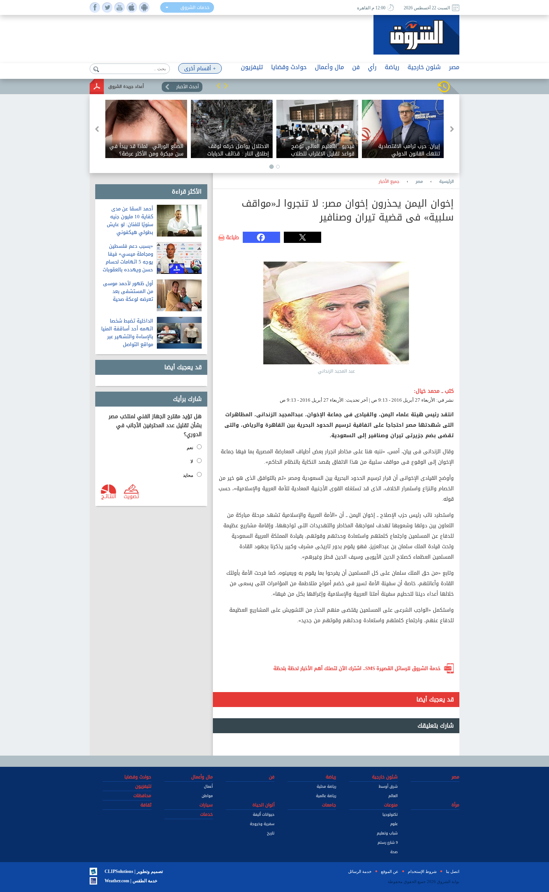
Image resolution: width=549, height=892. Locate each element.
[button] (218, 86)
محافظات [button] (142, 795)
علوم (394, 823)
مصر (419, 182)
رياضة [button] (392, 67)
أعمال (208, 786)
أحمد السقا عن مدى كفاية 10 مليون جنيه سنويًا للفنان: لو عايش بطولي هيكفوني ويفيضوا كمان (130, 224)
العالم (393, 795)
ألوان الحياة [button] (263, 805)
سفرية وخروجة (262, 823)
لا (191, 461)
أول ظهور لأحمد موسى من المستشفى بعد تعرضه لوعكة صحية (128, 291)
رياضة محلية (326, 786)
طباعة (232, 237)
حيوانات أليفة (263, 814)
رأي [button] (372, 67)
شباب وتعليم (387, 833)
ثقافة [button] (145, 805)
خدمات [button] (206, 814)
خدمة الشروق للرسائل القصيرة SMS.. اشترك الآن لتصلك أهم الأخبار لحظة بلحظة (357, 668)
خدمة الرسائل (360, 871)
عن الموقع (389, 871)
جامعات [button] (329, 805)
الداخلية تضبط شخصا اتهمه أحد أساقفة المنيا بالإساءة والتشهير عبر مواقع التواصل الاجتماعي (127, 336)
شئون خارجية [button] (424, 67)
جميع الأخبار (389, 182)
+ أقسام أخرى (200, 69)
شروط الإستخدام (422, 871)
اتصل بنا (452, 871)
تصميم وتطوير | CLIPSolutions (134, 871)
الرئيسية (446, 182)
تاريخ (270, 833)
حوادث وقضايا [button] (289, 67)
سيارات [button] (206, 805)
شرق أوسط (388, 786)
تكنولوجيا (390, 814)
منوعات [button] (391, 805)
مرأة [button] (455, 805)
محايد (188, 475)
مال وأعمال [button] (329, 67)
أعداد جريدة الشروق (126, 86)
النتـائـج (108, 495)
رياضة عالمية (326, 795)
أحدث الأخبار (187, 87)
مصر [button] (454, 67)
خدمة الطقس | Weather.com (131, 880)
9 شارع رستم (388, 842)
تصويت (131, 495)
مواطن (207, 795)
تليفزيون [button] (252, 67)
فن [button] (356, 67)
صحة (394, 851)
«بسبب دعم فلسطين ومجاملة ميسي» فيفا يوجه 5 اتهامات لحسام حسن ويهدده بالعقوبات (128, 257)
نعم (190, 447)
